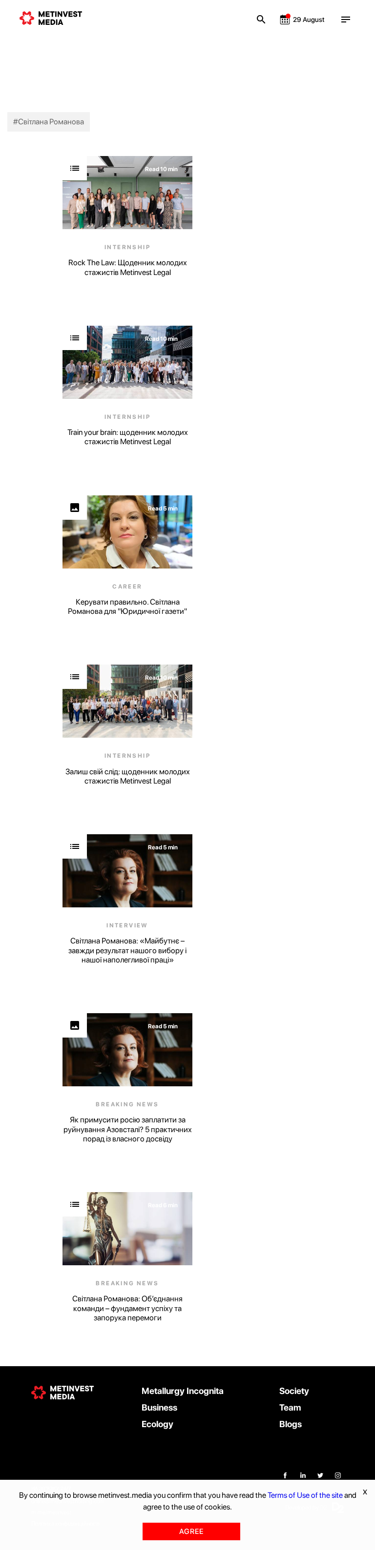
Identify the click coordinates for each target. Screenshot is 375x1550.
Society (294, 1391)
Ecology (157, 1424)
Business (159, 1407)
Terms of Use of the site (305, 1495)
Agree (191, 1531)
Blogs (290, 1424)
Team (290, 1407)
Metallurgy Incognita (183, 1391)
